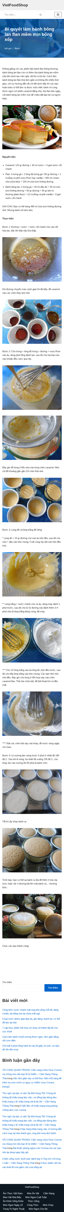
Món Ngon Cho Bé (38, 1209)
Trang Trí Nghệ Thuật (13, 1209)
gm (9, 48)
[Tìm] (40, 14)
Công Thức (33, 1205)
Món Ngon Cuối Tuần (36, 1197)
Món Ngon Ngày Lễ (13, 1205)
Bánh (17, 48)
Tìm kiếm (7, 982)
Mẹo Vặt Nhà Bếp (12, 1197)
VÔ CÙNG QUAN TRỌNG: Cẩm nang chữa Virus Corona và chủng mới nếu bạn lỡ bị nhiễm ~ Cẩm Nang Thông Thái (32, 1074)
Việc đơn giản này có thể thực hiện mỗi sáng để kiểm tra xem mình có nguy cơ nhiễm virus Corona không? (31, 1082)
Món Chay (48, 1205)
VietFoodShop (32, 1187)
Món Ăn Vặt (33, 1193)
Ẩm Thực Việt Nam (13, 1193)
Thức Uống (33, 1201)
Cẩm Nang (48, 1193)
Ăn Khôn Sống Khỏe (13, 1201)
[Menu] (58, 14)
